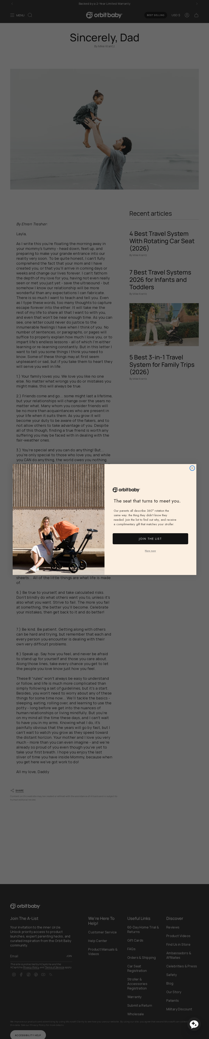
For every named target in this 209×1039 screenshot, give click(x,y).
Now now (150, 551)
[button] (194, 1024)
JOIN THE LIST (150, 539)
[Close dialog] (192, 468)
